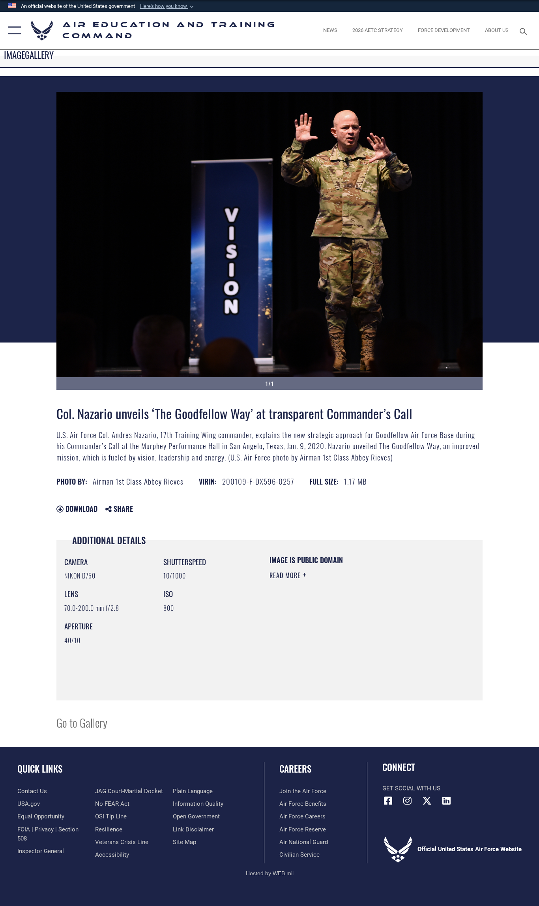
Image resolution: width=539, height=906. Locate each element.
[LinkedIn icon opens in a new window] (446, 801)
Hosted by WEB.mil (270, 873)
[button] (167, 6)
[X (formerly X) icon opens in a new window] (427, 801)
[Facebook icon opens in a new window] (388, 801)
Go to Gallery (81, 722)
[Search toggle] (525, 30)
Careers (295, 768)
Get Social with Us (411, 788)
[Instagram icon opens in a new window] (408, 801)
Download (80, 509)
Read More (286, 575)
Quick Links (39, 768)
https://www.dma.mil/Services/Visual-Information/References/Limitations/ (362, 636)
